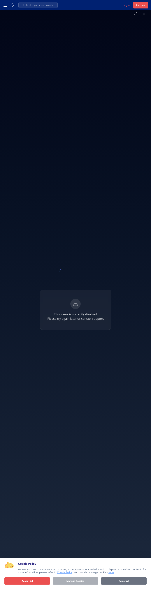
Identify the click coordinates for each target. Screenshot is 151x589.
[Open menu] (5, 5)
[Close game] (144, 13)
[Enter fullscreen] (136, 13)
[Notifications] (12, 5)
